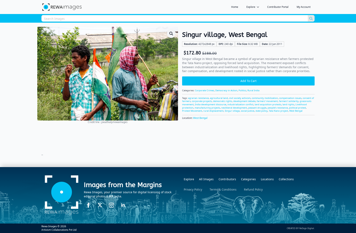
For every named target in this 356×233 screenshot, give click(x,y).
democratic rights (222, 101)
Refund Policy (253, 189)
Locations (267, 179)
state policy (261, 110)
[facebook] (88, 205)
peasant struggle (257, 107)
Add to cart (248, 81)
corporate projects (202, 101)
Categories (248, 179)
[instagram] (111, 205)
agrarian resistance (198, 98)
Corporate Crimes (204, 90)
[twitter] (99, 205)
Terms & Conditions (223, 189)
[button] (171, 33)
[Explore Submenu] (259, 7)
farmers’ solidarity (289, 101)
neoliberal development (234, 107)
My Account (303, 7)
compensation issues (290, 98)
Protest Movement (192, 110)
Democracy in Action (226, 90)
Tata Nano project (278, 110)
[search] (311, 18)
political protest (297, 107)
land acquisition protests (268, 104)
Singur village (232, 110)
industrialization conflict (240, 104)
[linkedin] (123, 205)
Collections (286, 179)
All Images (206, 179)
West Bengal (295, 110)
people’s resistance (278, 107)
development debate (244, 101)
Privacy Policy (193, 189)
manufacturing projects (207, 107)
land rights (288, 104)
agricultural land (219, 98)
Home (234, 7)
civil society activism (240, 98)
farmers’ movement (267, 101)
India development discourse (210, 104)
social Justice (247, 110)
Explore (250, 7)
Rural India (253, 90)
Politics (242, 90)
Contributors (227, 179)
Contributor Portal (277, 7)
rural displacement (213, 110)
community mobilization (265, 98)
